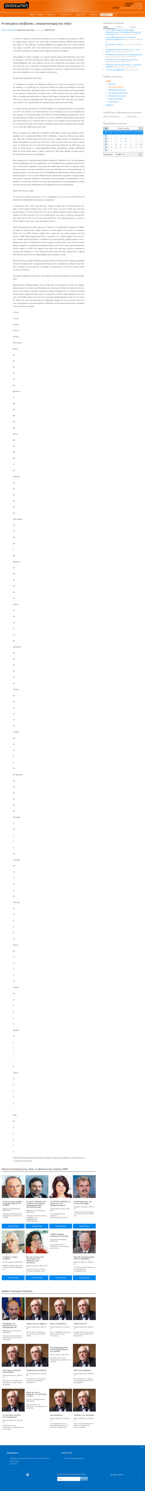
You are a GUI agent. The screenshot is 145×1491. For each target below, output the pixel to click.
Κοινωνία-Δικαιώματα (117, 96)
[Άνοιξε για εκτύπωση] (90, 35)
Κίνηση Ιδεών (113, 102)
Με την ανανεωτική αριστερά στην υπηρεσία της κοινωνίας (35, 1260)
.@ (74, 1458)
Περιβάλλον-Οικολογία (117, 90)
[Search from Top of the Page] (114, 14)
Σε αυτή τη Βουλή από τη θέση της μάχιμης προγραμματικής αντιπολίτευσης (36, 1204)
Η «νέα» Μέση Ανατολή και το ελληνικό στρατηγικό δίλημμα (124, 39)
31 (106, 136)
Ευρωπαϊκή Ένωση (115, 99)
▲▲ (141, 1447)
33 (106, 141)
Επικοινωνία (65, 15)
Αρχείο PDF (80, 15)
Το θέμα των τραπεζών (84, 1415)
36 (106, 150)
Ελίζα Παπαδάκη (9, 30)
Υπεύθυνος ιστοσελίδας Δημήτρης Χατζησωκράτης (29, 1458)
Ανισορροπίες (56, 1415)
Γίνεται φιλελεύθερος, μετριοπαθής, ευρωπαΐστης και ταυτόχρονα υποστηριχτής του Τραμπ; (123, 32)
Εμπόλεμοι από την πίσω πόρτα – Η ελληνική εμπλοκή (123, 66)
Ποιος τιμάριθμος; (58, 1324)
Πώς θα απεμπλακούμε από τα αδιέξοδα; (84, 1258)
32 (106, 139)
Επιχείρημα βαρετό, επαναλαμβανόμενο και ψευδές (59, 1349)
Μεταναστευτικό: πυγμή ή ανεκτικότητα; (122, 61)
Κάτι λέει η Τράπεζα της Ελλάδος (12, 1371)
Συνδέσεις (93, 15)
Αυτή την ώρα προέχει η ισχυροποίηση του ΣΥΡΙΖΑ (13, 1203)
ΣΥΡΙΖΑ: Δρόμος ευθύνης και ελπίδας (59, 1235)
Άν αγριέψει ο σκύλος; (124, 45)
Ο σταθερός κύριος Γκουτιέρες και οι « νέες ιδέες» (123, 50)
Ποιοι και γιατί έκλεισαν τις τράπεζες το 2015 (36, 1394)
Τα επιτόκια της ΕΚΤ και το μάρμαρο (12, 1416)
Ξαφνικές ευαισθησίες (36, 1370)
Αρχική (32, 15)
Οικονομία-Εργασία (116, 87)
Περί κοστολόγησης (82, 1370)
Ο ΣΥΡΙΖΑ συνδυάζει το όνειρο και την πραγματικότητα (60, 1203)
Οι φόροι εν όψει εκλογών (10, 1258)
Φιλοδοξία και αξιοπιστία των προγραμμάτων (10, 1325)
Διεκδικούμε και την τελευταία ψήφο (83, 1202)
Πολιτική (111, 84)
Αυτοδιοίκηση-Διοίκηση (117, 93)
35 (106, 147)
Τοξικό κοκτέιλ (80, 1324)
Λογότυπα (14, 1464)
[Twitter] (28, 1475)
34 (106, 144)
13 (126, 141)
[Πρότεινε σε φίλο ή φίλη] (94, 35)
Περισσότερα (13, 1226)
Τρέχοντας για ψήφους (36, 1324)
